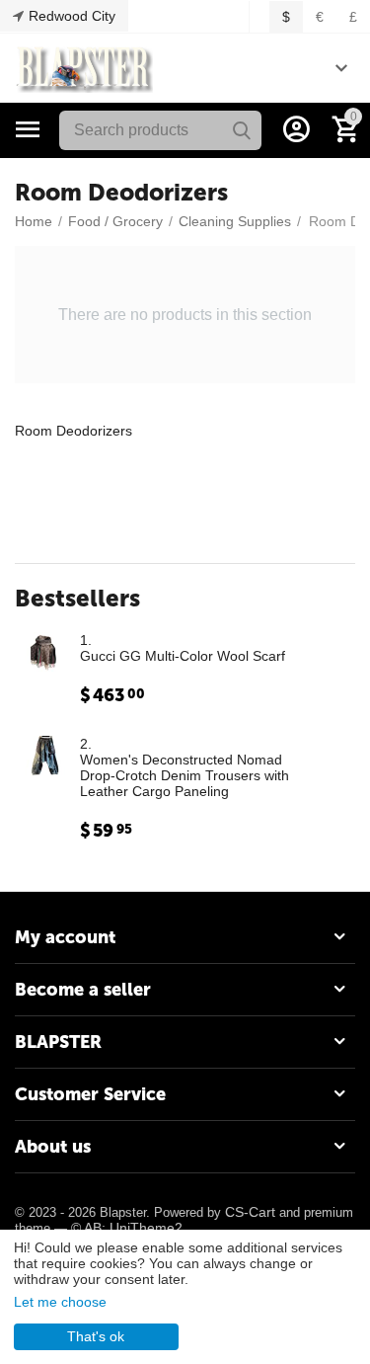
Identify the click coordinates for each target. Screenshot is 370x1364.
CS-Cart (250, 1212)
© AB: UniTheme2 (127, 1228)
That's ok (95, 1336)
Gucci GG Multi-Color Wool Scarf (182, 656)
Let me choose (60, 1302)
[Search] (241, 130)
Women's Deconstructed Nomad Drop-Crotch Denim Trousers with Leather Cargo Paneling (184, 775)
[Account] (296, 129)
